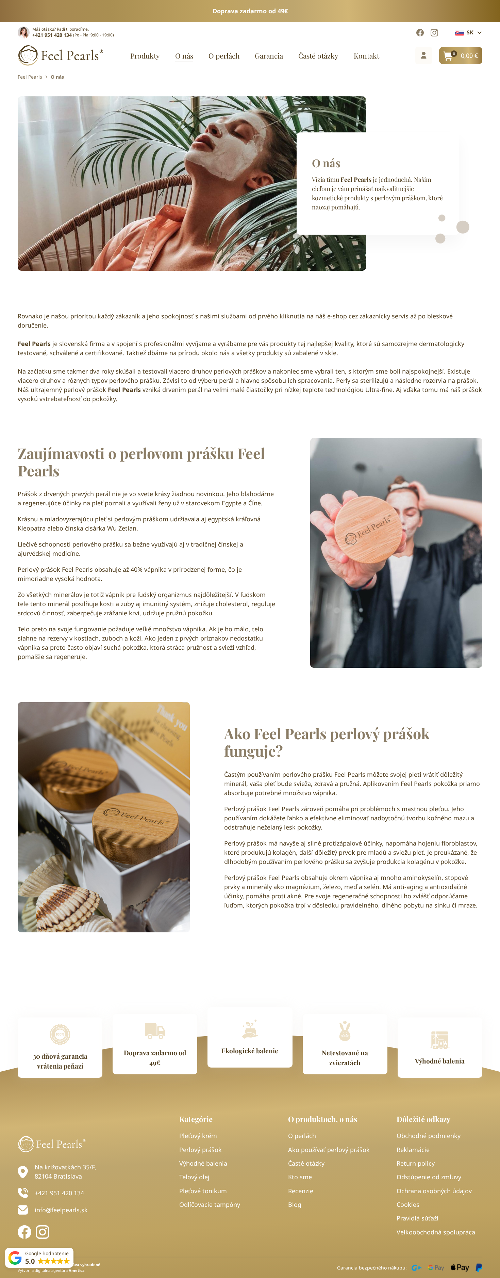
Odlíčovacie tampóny (209, 1204)
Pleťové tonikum (203, 1191)
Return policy (416, 1163)
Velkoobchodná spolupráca (436, 1232)
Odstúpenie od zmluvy (429, 1177)
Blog (294, 1204)
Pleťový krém (198, 1136)
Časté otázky (318, 55)
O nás (184, 55)
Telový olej (194, 1177)
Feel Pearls (30, 77)
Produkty (145, 55)
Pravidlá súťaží (417, 1218)
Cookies (408, 1204)
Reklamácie (413, 1150)
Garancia (269, 55)
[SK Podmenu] (479, 32)
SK (470, 32)
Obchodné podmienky (429, 1136)
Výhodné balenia (203, 1163)
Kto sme (300, 1177)
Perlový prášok (200, 1150)
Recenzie (300, 1191)
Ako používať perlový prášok (329, 1150)
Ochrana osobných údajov (434, 1191)
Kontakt (366, 55)
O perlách (224, 55)
